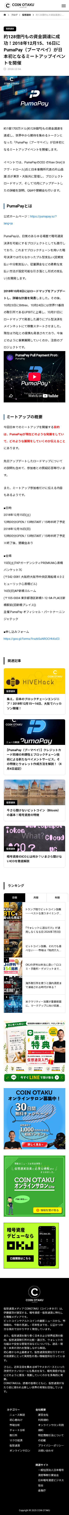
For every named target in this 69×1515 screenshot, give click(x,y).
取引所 (13, 1435)
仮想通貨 (10, 29)
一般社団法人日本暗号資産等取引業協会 (51, 1473)
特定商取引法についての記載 (51, 1438)
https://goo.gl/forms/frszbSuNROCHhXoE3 (32, 639)
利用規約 (43, 1420)
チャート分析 (17, 1430)
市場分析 (15, 1425)
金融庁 (42, 1490)
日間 (14, 897)
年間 (57, 897)
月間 (35, 897)
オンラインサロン (20, 1450)
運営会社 (43, 1414)
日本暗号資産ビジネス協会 (51, 1483)
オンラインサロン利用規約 (51, 1428)
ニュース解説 (17, 1414)
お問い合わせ (46, 1450)
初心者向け (16, 1420)
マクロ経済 (16, 1440)
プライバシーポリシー (51, 1445)
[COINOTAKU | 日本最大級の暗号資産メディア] (19, 5)
